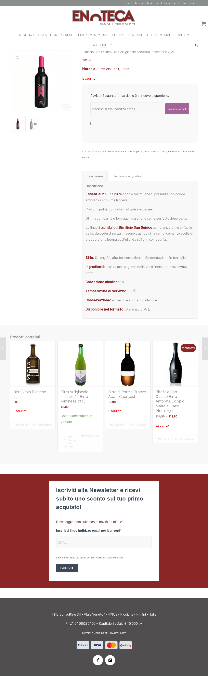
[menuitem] (128, 3)
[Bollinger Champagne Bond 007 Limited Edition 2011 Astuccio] (3, 348)
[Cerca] (196, 45)
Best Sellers (47, 34)
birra (118, 194)
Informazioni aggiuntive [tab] (127, 176)
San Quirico (167, 151)
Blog (128, 3)
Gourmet (179, 34)
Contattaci (170, 3)
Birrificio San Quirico (113, 68)
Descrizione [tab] (95, 176)
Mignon (165, 34)
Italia (129, 151)
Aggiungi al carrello (70, 443)
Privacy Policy (117, 632)
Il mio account (189, 3)
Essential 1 (155, 151)
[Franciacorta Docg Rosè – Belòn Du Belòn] (205, 348)
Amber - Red (114, 151)
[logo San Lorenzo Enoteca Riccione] (104, 18)
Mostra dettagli (43, 424)
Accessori (100, 45)
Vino (93, 34)
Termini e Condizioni (147, 3)
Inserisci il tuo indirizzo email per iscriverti (88, 530)
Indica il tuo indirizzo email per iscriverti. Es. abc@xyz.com (90, 557)
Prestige (66, 34)
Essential (105, 227)
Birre (149, 34)
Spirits (115, 34)
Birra (123, 151)
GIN (105, 34)
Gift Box (81, 34)
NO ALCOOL (135, 34)
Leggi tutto (24, 424)
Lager (136, 151)
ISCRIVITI (67, 568)
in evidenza (27, 34)
